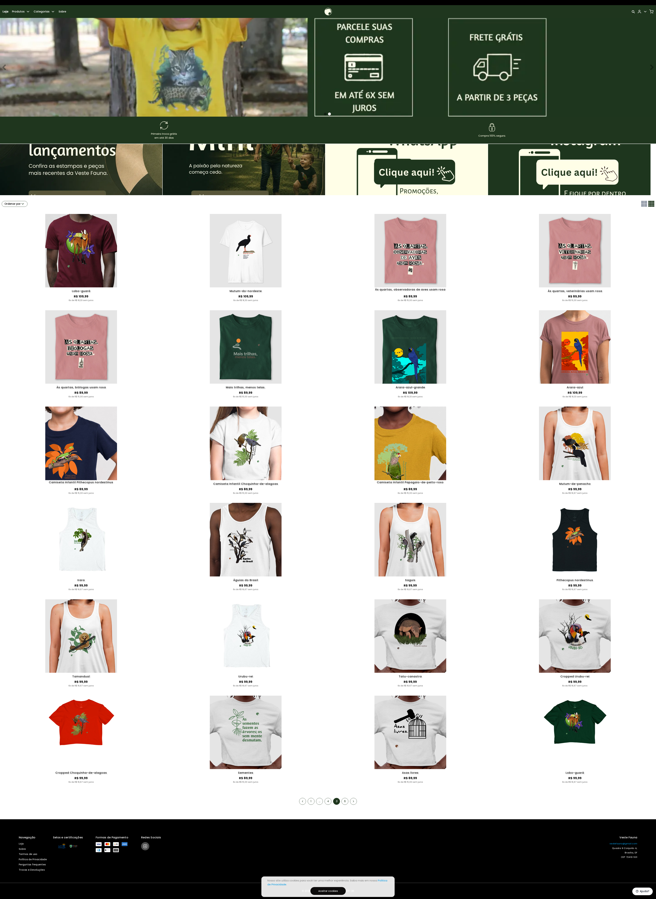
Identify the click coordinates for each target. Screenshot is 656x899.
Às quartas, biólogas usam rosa (81, 387)
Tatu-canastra (410, 676)
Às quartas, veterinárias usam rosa (575, 291)
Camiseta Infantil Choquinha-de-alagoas (245, 484)
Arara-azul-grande (410, 387)
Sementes (245, 773)
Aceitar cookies (328, 891)
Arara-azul (575, 387)
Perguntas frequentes (32, 864)
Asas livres (410, 773)
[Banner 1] (329, 114)
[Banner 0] (325, 114)
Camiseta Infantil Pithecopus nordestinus (81, 482)
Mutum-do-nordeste (246, 291)
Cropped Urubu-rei (575, 676)
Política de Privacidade (33, 859)
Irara (81, 580)
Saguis (410, 580)
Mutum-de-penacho (575, 484)
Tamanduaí (81, 676)
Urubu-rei (245, 676)
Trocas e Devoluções (32, 870)
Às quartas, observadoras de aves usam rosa (410, 289)
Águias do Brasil (245, 580)
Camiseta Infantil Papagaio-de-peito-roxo (410, 482)
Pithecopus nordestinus (575, 580)
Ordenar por (12, 204)
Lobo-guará (81, 291)
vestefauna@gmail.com (623, 843)
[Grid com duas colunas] (644, 204)
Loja (5, 11)
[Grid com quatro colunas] (651, 204)
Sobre (62, 11)
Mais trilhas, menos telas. (245, 387)
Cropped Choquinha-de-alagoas (81, 773)
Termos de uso (28, 854)
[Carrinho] (651, 12)
